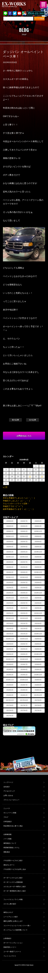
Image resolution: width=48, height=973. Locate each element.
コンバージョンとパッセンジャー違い (17, 925)
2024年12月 (38, 552)
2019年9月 (38, 659)
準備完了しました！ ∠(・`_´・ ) (16, 501)
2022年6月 (38, 603)
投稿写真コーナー (9, 947)
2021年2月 (9, 633)
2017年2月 (9, 715)
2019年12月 (38, 654)
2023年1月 (24, 593)
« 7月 (5, 487)
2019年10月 (24, 659)
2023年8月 (9, 582)
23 (42, 476)
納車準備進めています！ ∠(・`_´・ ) (18, 509)
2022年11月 (10, 598)
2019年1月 (24, 674)
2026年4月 (24, 526)
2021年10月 (24, 618)
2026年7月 (24, 521)
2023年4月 (24, 587)
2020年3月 (38, 649)
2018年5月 (9, 690)
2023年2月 (9, 593)
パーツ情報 (7, 839)
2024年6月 (38, 562)
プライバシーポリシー (11, 800)
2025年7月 (24, 541)
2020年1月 (24, 654)
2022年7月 (24, 603)
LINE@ (5, 13)
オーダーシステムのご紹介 (13, 878)
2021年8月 (9, 623)
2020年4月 (24, 649)
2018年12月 (38, 674)
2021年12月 (38, 613)
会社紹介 (6, 787)
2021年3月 (38, 628)
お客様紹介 (7, 938)
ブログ (5, 817)
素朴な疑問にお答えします (13, 921)
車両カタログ (8, 912)
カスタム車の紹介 (9, 904)
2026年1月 (24, 531)
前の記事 (15, 420)
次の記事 (32, 420)
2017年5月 (9, 710)
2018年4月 (24, 690)
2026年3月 (38, 526)
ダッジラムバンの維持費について (15, 930)
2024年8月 (9, 562)
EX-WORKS (18, 4)
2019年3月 (38, 669)
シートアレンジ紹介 (10, 917)
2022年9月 (38, 598)
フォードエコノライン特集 (13, 899)
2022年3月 (38, 608)
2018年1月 (24, 695)
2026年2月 (9, 531)
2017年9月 (38, 700)
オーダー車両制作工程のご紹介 (14, 891)
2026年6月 (38, 521)
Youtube (19, 13)
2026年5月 (9, 526)
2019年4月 (24, 669)
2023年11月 (10, 577)
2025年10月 (24, 536)
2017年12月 (38, 695)
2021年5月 (9, 628)
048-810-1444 (37, 13)
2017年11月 (10, 700)
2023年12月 (38, 572)
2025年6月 (38, 541)
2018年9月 (38, 679)
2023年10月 (24, 577)
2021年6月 (38, 623)
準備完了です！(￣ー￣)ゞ (14, 506)
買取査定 (6, 852)
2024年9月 (38, 557)
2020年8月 (9, 644)
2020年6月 (38, 644)
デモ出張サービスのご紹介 (13, 860)
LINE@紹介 (7, 821)
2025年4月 (24, 546)
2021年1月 (24, 633)
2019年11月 (10, 659)
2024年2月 (9, 572)
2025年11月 (10, 536)
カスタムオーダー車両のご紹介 (14, 887)
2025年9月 (38, 536)
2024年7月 (24, 562)
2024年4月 (24, 567)
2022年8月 (9, 603)
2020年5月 (9, 649)
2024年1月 (24, 572)
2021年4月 (24, 628)
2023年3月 (38, 587)
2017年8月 (9, 705)
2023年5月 (9, 587)
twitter (15, 13)
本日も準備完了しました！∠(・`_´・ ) (19, 498)
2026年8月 (9, 521)
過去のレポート (9, 865)
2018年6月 (38, 685)
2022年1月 (24, 613)
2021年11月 (10, 618)
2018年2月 (9, 695)
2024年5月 (9, 567)
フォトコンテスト (9, 956)
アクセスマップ (9, 791)
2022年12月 (38, 593)
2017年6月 (38, 705)
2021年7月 (24, 623)
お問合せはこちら (24, 436)
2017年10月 (24, 700)
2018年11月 (10, 679)
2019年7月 (24, 664)
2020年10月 (24, 639)
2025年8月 (9, 541)
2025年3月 (38, 546)
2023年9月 (38, 577)
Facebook (10, 13)
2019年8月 (9, 664)
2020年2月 (9, 654)
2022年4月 (24, 608)
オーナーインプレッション (13, 943)
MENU (43, 4)
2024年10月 (24, 557)
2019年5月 (9, 669)
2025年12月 (38, 531)
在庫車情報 (7, 834)
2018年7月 (24, 685)
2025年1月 (24, 552)
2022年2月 (9, 613)
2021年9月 (38, 618)
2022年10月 (24, 598)
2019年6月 (38, 664)
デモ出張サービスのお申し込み (14, 869)
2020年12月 (38, 633)
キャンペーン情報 (9, 813)
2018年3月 (38, 690)
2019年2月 (9, 674)
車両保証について (9, 843)
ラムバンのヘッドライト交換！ (16, 503)
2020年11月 (10, 639)
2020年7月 (24, 644)
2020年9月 (38, 639)
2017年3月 (38, 710)
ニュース (6, 808)
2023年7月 (24, 582)
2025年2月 (9, 552)
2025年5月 (9, 546)
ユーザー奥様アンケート (12, 952)
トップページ (8, 782)
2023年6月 (38, 582)
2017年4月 (24, 710)
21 (30, 476)
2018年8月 (9, 685)
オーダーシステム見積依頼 (13, 882)
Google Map (24, 13)
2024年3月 (38, 567)
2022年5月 (9, 608)
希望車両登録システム (11, 848)
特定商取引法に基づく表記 (13, 826)
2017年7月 (24, 705)
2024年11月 (10, 557)
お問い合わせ (8, 795)
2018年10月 (24, 679)
